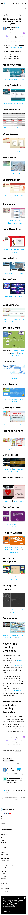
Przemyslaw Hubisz (18, 610)
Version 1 (15, 350)
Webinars (3, 823)
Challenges (4, 825)
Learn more (18, 547)
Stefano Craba (14, 355)
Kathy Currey (18, 524)
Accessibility (4, 883)
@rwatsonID (14, 552)
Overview (3, 894)
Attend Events (4, 854)
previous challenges (17, 665)
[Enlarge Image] (14, 37)
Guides (2, 818)
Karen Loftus (19, 273)
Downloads (3, 845)
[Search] (14, 3)
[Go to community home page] (8, 3)
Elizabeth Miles (18, 195)
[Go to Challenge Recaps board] (5, 779)
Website (14, 198)
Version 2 (22, 350)
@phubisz (14, 612)
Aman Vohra (18, 376)
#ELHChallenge (19, 691)
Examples (3, 847)
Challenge (13, 47)
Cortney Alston (19, 425)
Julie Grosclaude (18, 249)
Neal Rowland (18, 399)
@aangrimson (17, 223)
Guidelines (3, 863)
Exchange (3, 842)
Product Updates (5, 834)
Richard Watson (10, 550)
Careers (3, 885)
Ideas (2, 849)
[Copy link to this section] (23, 65)
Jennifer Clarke (19, 128)
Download (16, 319)
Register (18, 3)
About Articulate (5, 873)
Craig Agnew (18, 151)
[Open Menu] (26, 8)
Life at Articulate (5, 888)
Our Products (4, 876)
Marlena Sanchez (18, 501)
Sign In (24, 3)
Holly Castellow (19, 103)
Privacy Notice (7, 911)
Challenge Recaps (7, 8)
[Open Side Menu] (2, 3)
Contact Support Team (6, 867)
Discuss (3, 840)
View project (8, 79)
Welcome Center (5, 860)
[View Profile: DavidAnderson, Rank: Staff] (5, 28)
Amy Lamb (17, 220)
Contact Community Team (7, 865)
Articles (3, 832)
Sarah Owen (18, 296)
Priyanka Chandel (18, 449)
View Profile (15, 773)
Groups (3, 852)
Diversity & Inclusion (6, 881)
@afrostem (19, 638)
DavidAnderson (11, 27)
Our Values (3, 878)
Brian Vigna (19, 174)
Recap (20, 47)
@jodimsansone (17, 322)
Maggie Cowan (19, 79)
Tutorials (3, 821)
